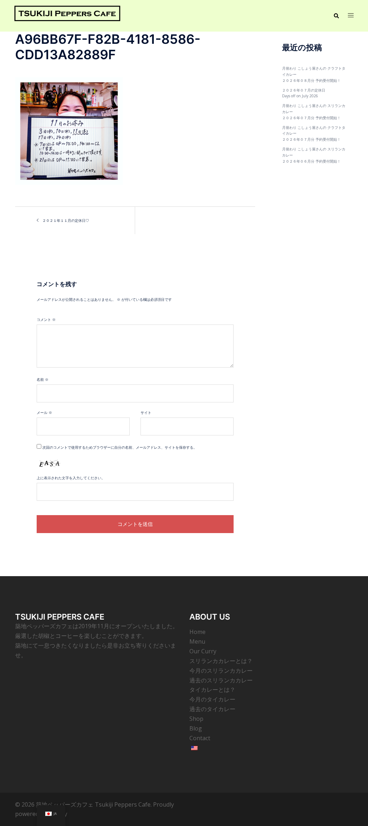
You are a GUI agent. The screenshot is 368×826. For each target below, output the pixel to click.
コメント (46, 319)
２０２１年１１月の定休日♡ (65, 220)
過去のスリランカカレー (221, 680)
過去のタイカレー (212, 709)
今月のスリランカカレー (221, 671)
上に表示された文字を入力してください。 (71, 477)
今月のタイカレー (212, 699)
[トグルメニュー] (351, 16)
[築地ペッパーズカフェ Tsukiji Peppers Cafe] (67, 15)
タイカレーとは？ (212, 690)
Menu (197, 641)
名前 (43, 379)
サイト (146, 412)
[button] (336, 16)
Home (197, 632)
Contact (199, 738)
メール (44, 412)
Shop (196, 719)
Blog (195, 728)
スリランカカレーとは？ (221, 661)
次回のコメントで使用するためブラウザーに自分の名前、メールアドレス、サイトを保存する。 (119, 447)
